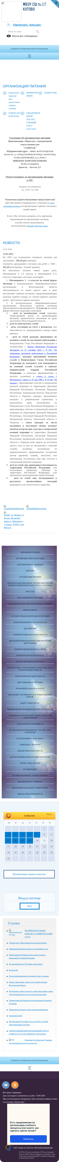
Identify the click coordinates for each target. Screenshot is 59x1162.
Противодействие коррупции (30, 559)
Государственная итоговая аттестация (30, 616)
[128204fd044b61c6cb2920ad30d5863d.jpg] (36, 509)
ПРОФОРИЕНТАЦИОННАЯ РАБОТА (30, 689)
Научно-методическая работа (30, 662)
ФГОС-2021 (30, 592)
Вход (29, 906)
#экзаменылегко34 (15, 1016)
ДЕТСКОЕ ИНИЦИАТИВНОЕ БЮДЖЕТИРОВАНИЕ (30, 757)
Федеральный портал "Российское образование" (26, 964)
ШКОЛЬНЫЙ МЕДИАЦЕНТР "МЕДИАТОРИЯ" (30, 788)
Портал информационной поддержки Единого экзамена (29, 976)
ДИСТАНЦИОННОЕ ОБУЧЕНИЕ (30, 598)
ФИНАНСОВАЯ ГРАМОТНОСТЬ (30, 751)
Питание (30, 571)
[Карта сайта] (9, 24)
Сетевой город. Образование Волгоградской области (28, 943)
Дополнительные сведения (30, 565)
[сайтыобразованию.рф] (54, 4)
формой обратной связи (37, 226)
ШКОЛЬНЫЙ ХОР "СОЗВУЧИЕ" (30, 782)
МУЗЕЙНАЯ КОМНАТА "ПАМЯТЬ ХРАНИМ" (30, 776)
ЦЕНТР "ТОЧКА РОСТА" (30, 703)
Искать (37, 32)
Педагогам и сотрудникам (30, 724)
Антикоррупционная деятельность (30, 635)
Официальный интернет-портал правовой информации (28, 1010)
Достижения (30, 629)
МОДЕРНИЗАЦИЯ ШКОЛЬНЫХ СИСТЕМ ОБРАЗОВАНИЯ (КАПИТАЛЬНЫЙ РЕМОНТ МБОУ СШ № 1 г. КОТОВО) (30, 584)
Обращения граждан (30, 552)
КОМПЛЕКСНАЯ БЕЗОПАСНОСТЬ (30, 656)
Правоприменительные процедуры (30, 622)
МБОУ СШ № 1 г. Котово (35, 7)
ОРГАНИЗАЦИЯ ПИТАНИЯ (30, 577)
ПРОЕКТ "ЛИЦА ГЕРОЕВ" (30, 763)
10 (8, 840)
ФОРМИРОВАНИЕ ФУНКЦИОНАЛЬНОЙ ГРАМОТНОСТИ (30, 709)
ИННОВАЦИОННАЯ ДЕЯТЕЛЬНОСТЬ (30, 676)
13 (29, 840)
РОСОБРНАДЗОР (30, 769)
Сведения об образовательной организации (29, 49)
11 (15, 840)
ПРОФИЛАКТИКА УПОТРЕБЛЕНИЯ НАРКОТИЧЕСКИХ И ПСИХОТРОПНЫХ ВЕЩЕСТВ (30, 669)
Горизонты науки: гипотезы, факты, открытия (30, 604)
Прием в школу (30, 610)
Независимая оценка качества (29, 874)
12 (22, 840)
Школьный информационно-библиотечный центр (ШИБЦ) (30, 642)
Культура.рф (13, 970)
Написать (28, 1139)
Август (50, 814)
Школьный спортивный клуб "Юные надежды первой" (30, 696)
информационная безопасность (30, 649)
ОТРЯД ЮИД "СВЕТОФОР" (30, 745)
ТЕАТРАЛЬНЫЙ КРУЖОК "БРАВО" (30, 739)
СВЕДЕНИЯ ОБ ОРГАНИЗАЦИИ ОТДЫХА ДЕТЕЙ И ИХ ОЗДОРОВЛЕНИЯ (30, 717)
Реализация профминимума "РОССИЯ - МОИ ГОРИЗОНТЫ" (30, 731)
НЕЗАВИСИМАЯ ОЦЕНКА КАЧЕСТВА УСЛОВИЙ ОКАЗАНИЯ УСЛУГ (38, 934)
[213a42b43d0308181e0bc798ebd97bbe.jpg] (14, 509)
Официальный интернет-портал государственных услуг (28, 949)
